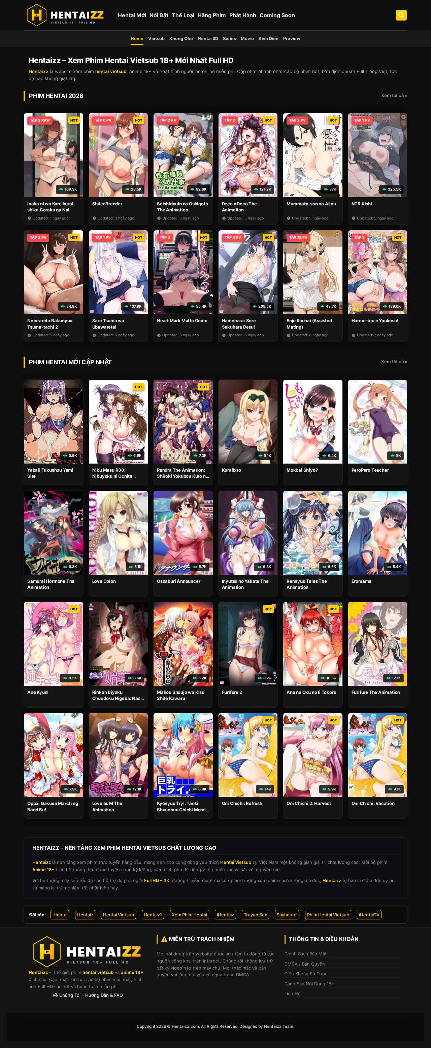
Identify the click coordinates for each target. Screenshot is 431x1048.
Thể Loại (183, 15)
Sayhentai (287, 914)
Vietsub (156, 38)
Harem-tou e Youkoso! (375, 320)
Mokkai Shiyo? (302, 470)
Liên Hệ (293, 993)
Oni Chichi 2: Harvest (309, 803)
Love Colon (104, 581)
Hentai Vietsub (118, 914)
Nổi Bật (159, 15)
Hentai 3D (208, 38)
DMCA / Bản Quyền (305, 964)
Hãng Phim (212, 15)
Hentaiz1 (153, 914)
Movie (247, 38)
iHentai (60, 914)
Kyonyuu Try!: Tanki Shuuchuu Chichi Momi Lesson (181, 809)
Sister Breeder (107, 203)
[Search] (401, 15)
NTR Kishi (362, 203)
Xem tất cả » (394, 95)
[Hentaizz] (66, 15)
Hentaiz (85, 914)
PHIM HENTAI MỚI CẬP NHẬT (70, 362)
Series (229, 38)
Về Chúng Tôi (66, 995)
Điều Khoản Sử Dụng (306, 973)
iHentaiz (225, 914)
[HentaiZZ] (87, 952)
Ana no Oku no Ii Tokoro (311, 692)
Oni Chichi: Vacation (373, 803)
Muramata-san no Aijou (311, 203)
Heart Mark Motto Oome (182, 320)
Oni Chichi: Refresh (242, 803)
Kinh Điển (268, 38)
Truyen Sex (255, 914)
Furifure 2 (232, 692)
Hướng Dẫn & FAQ (104, 995)
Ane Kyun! (37, 692)
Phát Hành (242, 15)
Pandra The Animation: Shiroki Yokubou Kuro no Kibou (182, 476)
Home (137, 38)
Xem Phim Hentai (189, 914)
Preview (291, 38)
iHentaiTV (369, 914)
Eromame (362, 581)
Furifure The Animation (376, 692)
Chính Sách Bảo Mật (306, 953)
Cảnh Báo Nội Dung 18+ (309, 983)
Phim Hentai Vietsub (328, 914)
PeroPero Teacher (370, 470)
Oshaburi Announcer (178, 581)
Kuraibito (231, 470)
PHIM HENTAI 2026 (56, 95)
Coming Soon (277, 15)
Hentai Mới (132, 15)
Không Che (181, 38)
